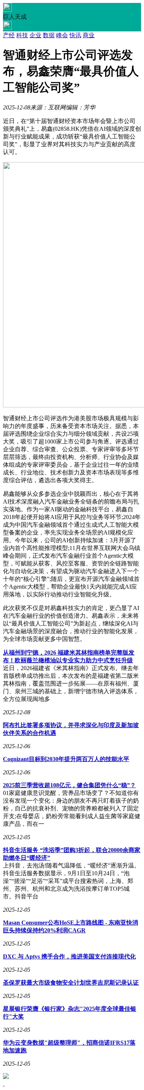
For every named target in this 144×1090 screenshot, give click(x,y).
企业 (35, 35)
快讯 (75, 35)
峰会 (62, 35)
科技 (22, 35)
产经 (9, 35)
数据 (49, 35)
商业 (89, 35)
